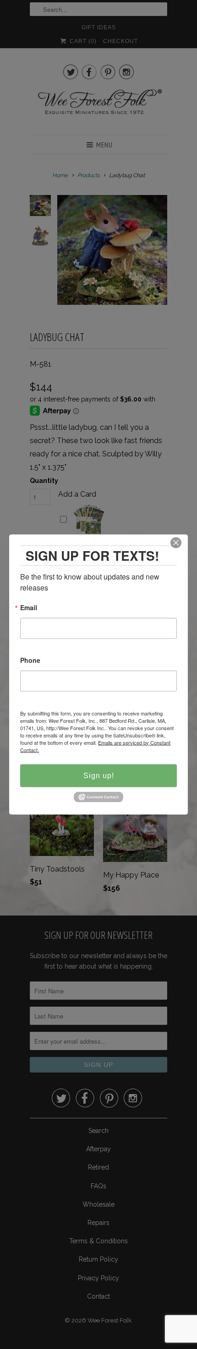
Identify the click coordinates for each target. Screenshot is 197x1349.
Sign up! (98, 775)
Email (28, 608)
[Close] (176, 542)
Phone (30, 660)
